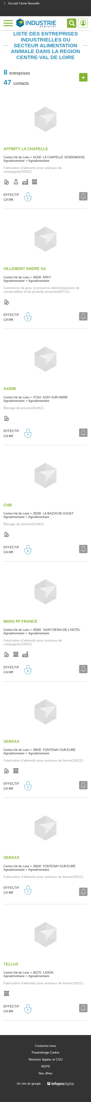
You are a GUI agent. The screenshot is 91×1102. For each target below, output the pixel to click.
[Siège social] (7, 182)
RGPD (45, 1066)
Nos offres (45, 1073)
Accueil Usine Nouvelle (23, 3)
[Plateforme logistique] (35, 182)
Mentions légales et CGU (46, 1059)
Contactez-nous (45, 1046)
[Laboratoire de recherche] (16, 182)
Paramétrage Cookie (45, 1052)
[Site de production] (25, 182)
